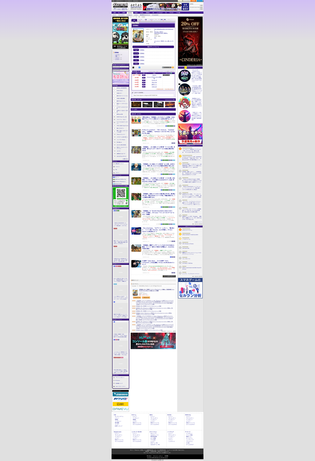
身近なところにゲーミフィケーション (122, 148)
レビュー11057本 (117, 9)
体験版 (116, 419)
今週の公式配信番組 (121, 98)
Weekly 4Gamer (120, 90)
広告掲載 (166, 455)
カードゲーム (189, 438)
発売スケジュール (137, 422)
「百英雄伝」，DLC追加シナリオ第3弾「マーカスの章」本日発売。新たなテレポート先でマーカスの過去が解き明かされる (158, 148)
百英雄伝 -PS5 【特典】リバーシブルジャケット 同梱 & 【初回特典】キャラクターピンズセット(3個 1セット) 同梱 (156, 290)
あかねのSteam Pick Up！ (122, 156)
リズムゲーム (189, 441)
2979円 (137, 77)
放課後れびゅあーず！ (121, 153)
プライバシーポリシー (119, 377)
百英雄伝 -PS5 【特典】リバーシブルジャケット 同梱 (148, 311)
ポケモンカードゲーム (187, 230)
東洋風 (162, 41)
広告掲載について (119, 383)
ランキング (199, 0)
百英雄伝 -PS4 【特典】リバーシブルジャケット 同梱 (148, 306)
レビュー (114, 14)
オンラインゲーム (119, 416)
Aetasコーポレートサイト (120, 386)
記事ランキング (118, 426)
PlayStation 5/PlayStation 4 (120, 181)
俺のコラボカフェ (120, 128)
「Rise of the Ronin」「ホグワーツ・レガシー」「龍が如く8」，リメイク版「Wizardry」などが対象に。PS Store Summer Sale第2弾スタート (158, 229)
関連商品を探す (160, 89)
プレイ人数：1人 (168, 41)
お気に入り (187, 0)
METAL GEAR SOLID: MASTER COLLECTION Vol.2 (191, 268)
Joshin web (154, 86)
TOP (115, 12)
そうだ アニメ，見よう (121, 119)
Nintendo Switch (118, 183)
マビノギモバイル (186, 258)
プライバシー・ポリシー (158, 455)
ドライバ (117, 172)
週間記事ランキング (119, 163)
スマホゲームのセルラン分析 (122, 108)
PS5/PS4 (130, 12)
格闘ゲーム (188, 436)
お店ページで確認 (137, 75)
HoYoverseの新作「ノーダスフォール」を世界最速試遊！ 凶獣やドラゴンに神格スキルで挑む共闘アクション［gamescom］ (192, 166)
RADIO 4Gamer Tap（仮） (122, 116)
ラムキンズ (154, 80)
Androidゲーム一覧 (155, 444)
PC (119, 12)
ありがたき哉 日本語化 (121, 144)
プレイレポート (121, 14)
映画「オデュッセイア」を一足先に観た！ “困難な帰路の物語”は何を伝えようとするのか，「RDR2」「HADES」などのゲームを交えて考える (120, 242)
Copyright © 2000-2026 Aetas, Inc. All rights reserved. (157, 457)
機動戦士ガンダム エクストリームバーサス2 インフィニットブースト (191, 253)
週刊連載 (117, 422)
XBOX (123, 12)
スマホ (141, 12)
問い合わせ (136, 0)
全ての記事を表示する (169, 276)
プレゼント (117, 166)
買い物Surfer (119, 142)
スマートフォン (153, 431)
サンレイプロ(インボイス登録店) (154, 77)
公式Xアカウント (119, 0)
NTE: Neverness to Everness (188, 243)
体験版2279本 (124, 9)
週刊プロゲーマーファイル (122, 95)
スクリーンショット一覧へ (170, 99)
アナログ (171, 12)
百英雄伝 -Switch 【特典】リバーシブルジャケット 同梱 (149, 330)
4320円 (137, 84)
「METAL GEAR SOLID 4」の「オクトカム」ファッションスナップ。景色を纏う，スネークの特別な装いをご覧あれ (120, 224)
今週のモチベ (119, 93)
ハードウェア (160, 12)
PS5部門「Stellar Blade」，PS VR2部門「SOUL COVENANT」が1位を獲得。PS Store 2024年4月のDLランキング (158, 262)
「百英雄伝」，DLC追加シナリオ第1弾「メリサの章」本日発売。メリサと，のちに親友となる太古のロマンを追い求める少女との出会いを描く (158, 179)
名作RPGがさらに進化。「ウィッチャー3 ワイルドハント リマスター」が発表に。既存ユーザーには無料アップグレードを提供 (191, 195)
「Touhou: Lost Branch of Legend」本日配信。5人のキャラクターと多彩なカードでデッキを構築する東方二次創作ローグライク (192, 181)
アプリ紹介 (153, 439)
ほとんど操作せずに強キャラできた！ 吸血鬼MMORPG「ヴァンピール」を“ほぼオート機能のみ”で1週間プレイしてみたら (121, 280)
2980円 (137, 80)
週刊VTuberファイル (121, 101)
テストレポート (172, 435)
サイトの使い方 (128, 0)
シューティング (190, 439)
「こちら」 (165, 451)
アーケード (187, 431)
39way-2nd (154, 82)
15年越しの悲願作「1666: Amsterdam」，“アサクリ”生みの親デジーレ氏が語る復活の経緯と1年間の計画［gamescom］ (120, 336)
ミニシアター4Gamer (121, 139)
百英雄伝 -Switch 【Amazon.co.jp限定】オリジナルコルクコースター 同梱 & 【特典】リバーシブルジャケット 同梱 (154, 313)
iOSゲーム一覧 (154, 443)
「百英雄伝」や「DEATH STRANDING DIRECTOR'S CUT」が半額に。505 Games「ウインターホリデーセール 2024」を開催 (158, 212)
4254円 (137, 82)
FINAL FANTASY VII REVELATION (190, 234)
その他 (187, 443)
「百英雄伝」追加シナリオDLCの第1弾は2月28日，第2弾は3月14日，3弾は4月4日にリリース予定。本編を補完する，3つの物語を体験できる (158, 195)
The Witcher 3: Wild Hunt (187, 263)
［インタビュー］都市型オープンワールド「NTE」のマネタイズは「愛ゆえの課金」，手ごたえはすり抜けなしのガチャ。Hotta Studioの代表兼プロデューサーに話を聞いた (121, 353)
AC (166, 12)
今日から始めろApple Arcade (122, 125)
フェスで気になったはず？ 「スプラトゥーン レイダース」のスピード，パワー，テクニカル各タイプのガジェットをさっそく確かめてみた (121, 298)
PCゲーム (117, 177)
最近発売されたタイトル (145, 14)
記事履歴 (193, 0)
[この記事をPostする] (133, 67)
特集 (116, 56)
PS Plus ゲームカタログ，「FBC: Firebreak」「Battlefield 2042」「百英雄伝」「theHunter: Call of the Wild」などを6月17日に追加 (158, 131)
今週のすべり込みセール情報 (122, 111)
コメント (136, 67)
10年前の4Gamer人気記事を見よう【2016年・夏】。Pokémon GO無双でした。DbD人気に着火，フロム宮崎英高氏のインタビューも (121, 260)
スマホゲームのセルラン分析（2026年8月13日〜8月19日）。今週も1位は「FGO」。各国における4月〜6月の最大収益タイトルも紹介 (192, 158)
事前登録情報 (154, 436)
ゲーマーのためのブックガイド (122, 122)
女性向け (148, 12)
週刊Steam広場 (120, 114)
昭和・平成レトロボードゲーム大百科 (122, 131)
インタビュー (129, 14)
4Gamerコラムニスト (121, 134)
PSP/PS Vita (188, 414)
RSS (113, 0)
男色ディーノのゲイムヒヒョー (122, 104)
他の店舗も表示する (169, 89)
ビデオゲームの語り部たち (122, 136)
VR (153, 12)
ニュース (117, 54)
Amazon (154, 75)
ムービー (136, 14)
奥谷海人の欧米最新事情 (122, 87)
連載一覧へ (126, 158)
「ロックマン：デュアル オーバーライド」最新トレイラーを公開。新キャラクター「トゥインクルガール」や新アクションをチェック (191, 203)
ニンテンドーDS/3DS (137, 431)
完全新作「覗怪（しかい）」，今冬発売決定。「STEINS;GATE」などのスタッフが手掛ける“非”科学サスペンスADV (191, 173)
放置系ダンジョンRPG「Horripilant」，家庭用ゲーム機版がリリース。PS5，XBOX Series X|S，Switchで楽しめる (191, 218)
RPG (155, 37)
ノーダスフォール (186, 239)
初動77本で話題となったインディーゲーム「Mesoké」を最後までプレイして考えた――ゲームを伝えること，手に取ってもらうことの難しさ (121, 316)
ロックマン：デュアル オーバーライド (190, 273)
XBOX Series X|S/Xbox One (120, 179)
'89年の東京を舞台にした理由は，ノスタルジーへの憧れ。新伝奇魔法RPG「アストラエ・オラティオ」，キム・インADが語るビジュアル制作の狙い (121, 371)
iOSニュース (153, 433)
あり (144, 77)
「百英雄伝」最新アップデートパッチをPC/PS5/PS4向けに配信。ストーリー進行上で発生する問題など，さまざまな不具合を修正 (158, 247)
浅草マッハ (154, 84)
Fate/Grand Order (185, 248)
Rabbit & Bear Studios (158, 33)
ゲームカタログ (155, 14)
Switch (136, 12)
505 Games (156, 31)
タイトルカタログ (137, 424)
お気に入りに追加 (167, 67)
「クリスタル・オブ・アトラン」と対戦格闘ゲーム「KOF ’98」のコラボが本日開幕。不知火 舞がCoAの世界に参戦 (191, 210)
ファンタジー (157, 41)
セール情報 (153, 438)
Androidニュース (154, 435)
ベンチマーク (171, 441)
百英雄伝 (142, 50)
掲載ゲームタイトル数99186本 (120, 8)
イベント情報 (189, 435)
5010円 (137, 86)
